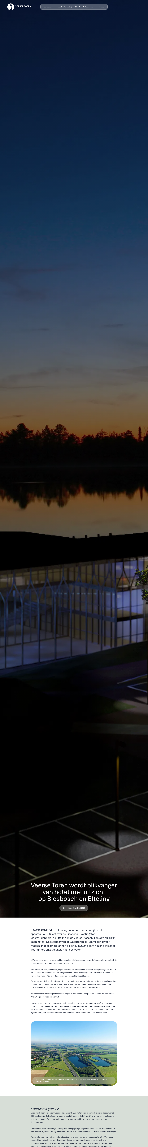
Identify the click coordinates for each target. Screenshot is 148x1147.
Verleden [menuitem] (47, 7)
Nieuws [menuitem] (101, 7)
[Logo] (19, 6)
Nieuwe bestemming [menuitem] (63, 7)
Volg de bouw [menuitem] (88, 7)
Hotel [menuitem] (77, 7)
